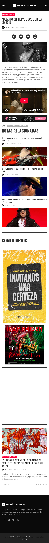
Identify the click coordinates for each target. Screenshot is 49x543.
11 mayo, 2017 (15, 205)
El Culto (7, 144)
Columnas (5, 457)
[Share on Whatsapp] (35, 36)
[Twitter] (13, 519)
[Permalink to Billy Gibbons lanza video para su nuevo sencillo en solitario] (24, 156)
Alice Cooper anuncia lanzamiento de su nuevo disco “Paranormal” (24, 201)
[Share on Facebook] (14, 36)
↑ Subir (24, 539)
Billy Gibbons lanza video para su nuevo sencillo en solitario (24, 139)
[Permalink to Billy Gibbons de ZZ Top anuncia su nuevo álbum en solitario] (24, 186)
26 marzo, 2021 (16, 175)
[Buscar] (4, 5)
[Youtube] (17, 519)
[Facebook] (4, 519)
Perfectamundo (22, 126)
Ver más (4, 484)
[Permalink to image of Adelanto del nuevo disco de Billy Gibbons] (24, 52)
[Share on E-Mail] (28, 36)
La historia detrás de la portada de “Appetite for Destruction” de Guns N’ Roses (22, 463)
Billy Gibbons (11, 126)
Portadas (13, 457)
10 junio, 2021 (16, 144)
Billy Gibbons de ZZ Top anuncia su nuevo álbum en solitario (24, 170)
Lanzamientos (8, 14)
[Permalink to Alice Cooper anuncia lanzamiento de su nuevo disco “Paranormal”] (24, 217)
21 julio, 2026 (21, 469)
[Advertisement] (24, 395)
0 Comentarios (42, 484)
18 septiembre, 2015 (21, 27)
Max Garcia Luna (10, 469)
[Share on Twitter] (21, 36)
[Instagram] (8, 519)
